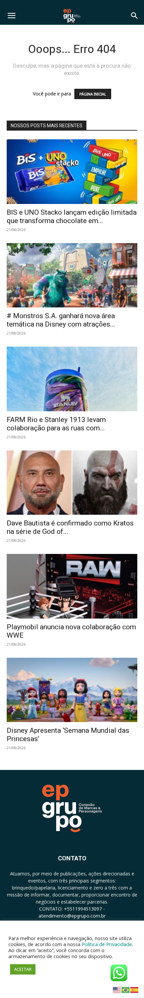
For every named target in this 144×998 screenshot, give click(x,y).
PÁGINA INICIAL (92, 93)
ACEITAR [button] (22, 969)
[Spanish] (134, 989)
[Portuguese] (126, 989)
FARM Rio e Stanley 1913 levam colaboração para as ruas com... (56, 424)
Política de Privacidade (107, 944)
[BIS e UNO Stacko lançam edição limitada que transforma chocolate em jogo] (72, 171)
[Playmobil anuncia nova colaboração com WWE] (72, 586)
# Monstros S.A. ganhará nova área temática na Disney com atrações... (61, 320)
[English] (117, 989)
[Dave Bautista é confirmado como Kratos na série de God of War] (72, 482)
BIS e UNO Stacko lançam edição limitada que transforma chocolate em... (72, 216)
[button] (11, 16)
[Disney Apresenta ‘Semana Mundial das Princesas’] (72, 690)
